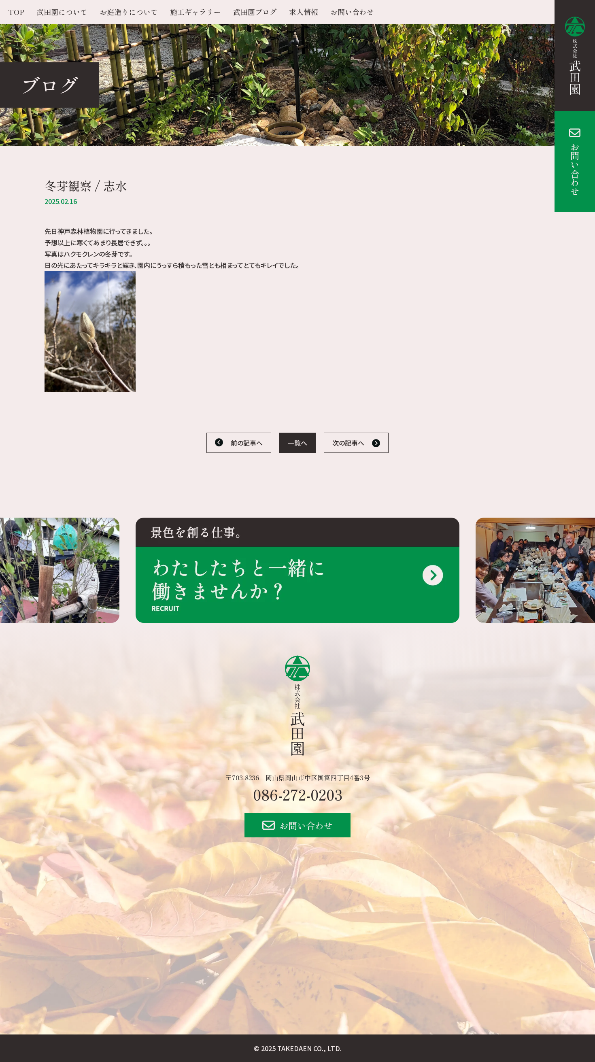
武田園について (61, 11)
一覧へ (297, 443)
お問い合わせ (574, 169)
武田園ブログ (255, 11)
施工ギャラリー (195, 11)
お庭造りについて (129, 11)
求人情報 (303, 11)
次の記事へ (348, 443)
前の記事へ (247, 443)
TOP (16, 11)
